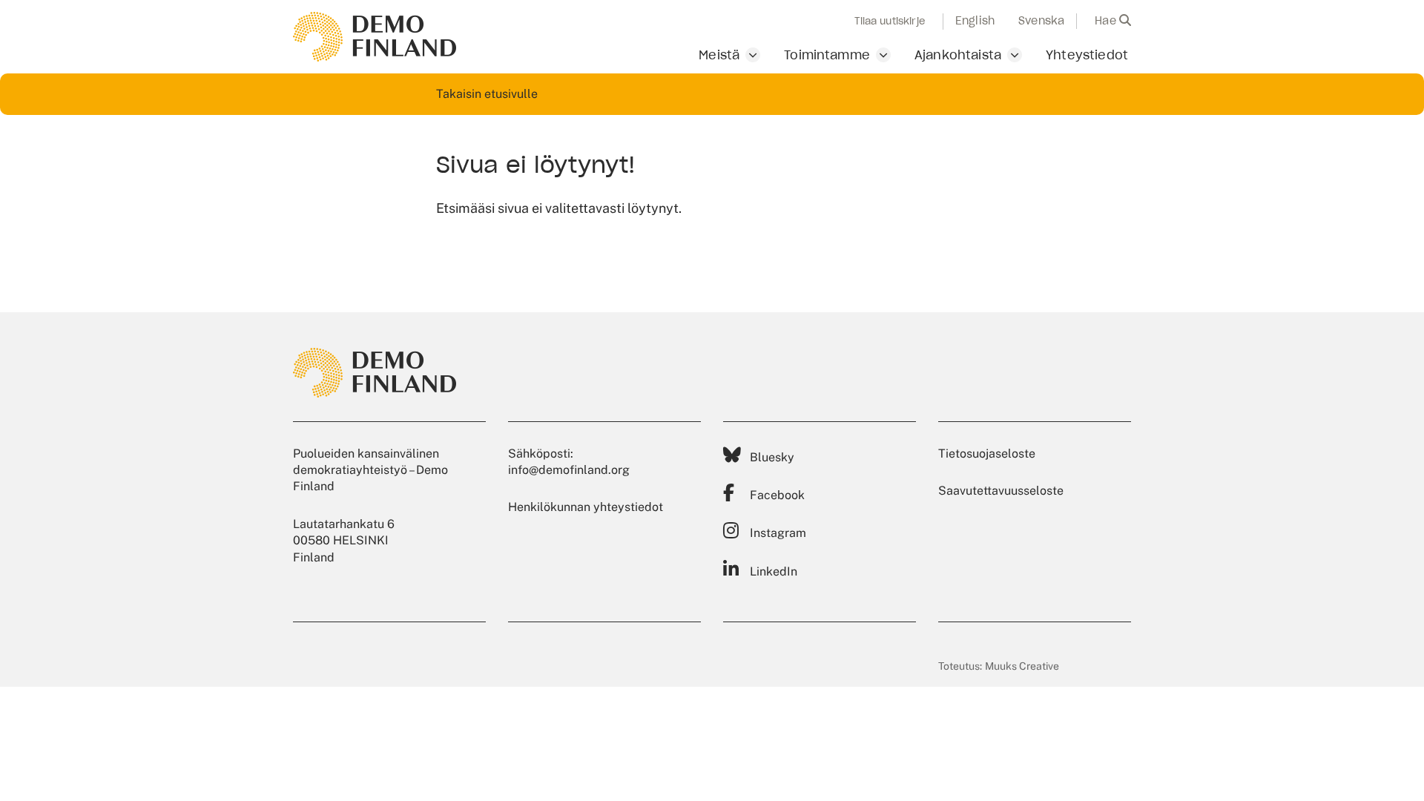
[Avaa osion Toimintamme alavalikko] (883, 54)
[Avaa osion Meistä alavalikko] (752, 54)
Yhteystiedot (1087, 54)
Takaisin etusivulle (487, 94)
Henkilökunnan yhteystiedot (585, 507)
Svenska (1041, 20)
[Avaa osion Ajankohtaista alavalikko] (1014, 54)
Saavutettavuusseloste (1001, 491)
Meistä (719, 54)
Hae (1107, 20)
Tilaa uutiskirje (889, 21)
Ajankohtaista (957, 54)
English (975, 20)
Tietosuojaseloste (986, 453)
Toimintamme (827, 54)
